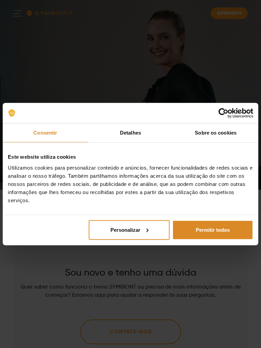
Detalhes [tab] (130, 133)
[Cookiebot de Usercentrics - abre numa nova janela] (223, 113)
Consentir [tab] (45, 133)
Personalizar (125, 229)
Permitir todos (213, 229)
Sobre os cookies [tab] (216, 133)
